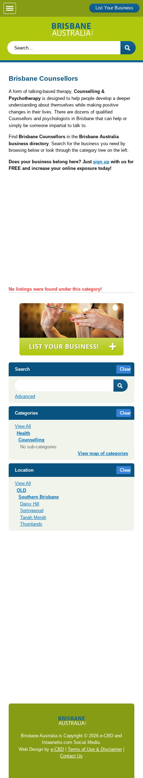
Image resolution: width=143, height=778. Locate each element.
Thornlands (31, 524)
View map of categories (103, 453)
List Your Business (114, 7)
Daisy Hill (29, 503)
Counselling (31, 439)
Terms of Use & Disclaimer (95, 749)
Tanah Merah (33, 517)
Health (23, 433)
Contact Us (71, 756)
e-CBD (57, 749)
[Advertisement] (71, 231)
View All (23, 426)
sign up (101, 161)
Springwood (31, 510)
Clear (125, 369)
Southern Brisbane (38, 497)
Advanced (25, 396)
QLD (21, 490)
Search (120, 385)
